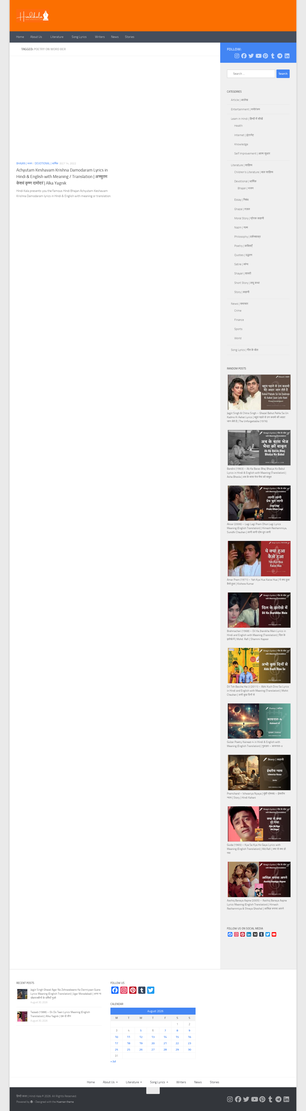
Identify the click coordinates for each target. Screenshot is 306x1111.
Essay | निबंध (241, 199)
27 (153, 1049)
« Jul (113, 1061)
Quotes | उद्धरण (243, 255)
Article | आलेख (239, 100)
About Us (36, 37)
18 (128, 1043)
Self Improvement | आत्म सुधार (252, 153)
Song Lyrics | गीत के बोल (244, 350)
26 (140, 1049)
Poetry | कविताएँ (243, 245)
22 (177, 1043)
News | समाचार (239, 303)
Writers (100, 37)
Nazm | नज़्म (241, 227)
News (115, 37)
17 (116, 1043)
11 (128, 1037)
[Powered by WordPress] (31, 1101)
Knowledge (241, 144)
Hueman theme (65, 1101)
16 (189, 1037)
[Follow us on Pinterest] (265, 56)
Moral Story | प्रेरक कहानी (249, 218)
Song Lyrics (79, 37)
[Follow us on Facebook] (244, 56)
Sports (238, 329)
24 (116, 1049)
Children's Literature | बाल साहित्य (253, 172)
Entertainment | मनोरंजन (245, 109)
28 (165, 1049)
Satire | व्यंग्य (241, 264)
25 (128, 1049)
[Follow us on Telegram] (279, 56)
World (237, 338)
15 (177, 1037)
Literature (56, 37)
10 (116, 1037)
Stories (129, 37)
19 (140, 1043)
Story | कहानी (241, 292)
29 (177, 1049)
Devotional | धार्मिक (46, 163)
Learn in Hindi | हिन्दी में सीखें (247, 118)
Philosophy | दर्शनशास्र (247, 236)
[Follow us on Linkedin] (287, 56)
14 (165, 1037)
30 (189, 1049)
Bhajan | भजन (24, 163)
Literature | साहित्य (241, 165)
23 (189, 1043)
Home (20, 37)
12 (140, 1037)
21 (165, 1043)
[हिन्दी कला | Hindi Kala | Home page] (33, 15)
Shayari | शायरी (242, 273)
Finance (239, 319)
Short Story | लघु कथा (247, 282)
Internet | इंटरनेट (244, 135)
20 (153, 1043)
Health (238, 125)
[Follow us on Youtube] (258, 56)
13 (153, 1037)
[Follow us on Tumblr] (272, 56)
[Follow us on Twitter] (251, 56)
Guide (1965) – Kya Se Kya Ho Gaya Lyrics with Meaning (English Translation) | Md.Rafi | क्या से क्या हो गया (256, 849)
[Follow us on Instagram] (236, 56)
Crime (237, 310)
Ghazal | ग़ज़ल (242, 209)
